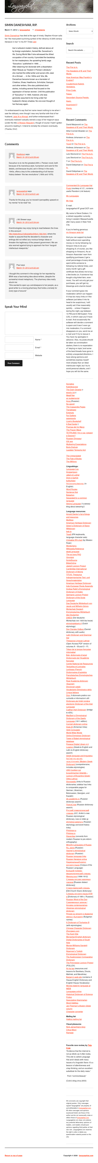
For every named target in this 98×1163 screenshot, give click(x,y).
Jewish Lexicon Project (76, 566)
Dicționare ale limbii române (78, 701)
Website (38, 355)
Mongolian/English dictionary (78, 936)
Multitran (70, 520)
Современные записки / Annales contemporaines (76, 904)
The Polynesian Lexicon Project (79, 962)
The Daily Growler (74, 389)
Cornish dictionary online (76, 724)
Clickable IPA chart (74, 540)
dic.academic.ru (73, 798)
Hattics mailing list (74, 1019)
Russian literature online (76, 859)
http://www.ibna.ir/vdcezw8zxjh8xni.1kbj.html (27, 233)
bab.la (68, 531)
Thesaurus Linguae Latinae (78, 640)
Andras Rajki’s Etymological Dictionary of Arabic (78, 590)
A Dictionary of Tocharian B (77, 922)
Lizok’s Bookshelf (73, 421)
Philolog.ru (70, 833)
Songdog (70, 383)
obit (34, 41)
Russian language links (76, 856)
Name (37, 339)
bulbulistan (71, 480)
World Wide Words (74, 732)
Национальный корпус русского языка (76, 863)
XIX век (69, 441)
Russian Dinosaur (74, 438)
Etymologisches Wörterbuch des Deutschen (78, 613)
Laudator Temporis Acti (76, 450)
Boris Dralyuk (72, 447)
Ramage (70, 1032)
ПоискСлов (71, 804)
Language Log (72, 469)
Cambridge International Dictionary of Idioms (76, 570)
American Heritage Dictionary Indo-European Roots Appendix (79, 584)
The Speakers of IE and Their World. (79, 126)
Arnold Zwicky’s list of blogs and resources (78, 515)
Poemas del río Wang (75, 427)
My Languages (72, 196)
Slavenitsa (70, 836)
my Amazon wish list (75, 232)
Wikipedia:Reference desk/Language (75, 550)
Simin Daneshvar (12, 35)
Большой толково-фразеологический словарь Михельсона (78, 873)
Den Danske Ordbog (75, 629)
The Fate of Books (74, 458)
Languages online (74, 991)
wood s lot (70, 392)
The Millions (71, 461)
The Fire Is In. (72, 67)
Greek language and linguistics (79, 755)
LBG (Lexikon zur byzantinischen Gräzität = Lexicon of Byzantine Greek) (78, 773)
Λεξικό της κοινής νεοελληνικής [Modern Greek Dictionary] (79, 761)
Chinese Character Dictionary (78, 928)
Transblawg (71, 409)
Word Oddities (72, 1003)
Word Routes (71, 489)
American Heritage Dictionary (78, 522)
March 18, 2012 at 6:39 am (27, 157)
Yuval (68, 143)
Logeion (70, 747)
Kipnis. (69, 108)
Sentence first (72, 492)
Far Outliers (71, 415)
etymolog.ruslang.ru (74, 821)
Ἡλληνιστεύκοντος (75, 483)
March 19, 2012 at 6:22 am (27, 267)
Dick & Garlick (72, 477)
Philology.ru (71, 830)
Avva (68, 401)
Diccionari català (73, 686)
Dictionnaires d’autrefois (76, 672)
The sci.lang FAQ (73, 554)
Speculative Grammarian (76, 1000)
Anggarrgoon (71, 472)
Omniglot (70, 557)
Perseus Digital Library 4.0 (77, 744)
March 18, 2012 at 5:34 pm (27, 222)
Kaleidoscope (72, 386)
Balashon (70, 495)
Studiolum (20, 154)
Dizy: (68, 695)
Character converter (74, 1011)
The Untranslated (73, 455)
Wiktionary (70, 528)
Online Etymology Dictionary (78, 735)
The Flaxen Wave (73, 429)
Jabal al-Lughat (72, 475)
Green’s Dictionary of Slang (78, 525)
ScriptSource (71, 560)
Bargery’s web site (74, 977)
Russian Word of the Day (76, 899)
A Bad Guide (71, 424)
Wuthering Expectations (76, 444)
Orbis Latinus (71, 778)
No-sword (70, 404)
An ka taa (70, 968)
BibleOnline (71, 563)
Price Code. (71, 90)
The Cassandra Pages (75, 406)
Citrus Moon (71, 1029)
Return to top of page (13, 1155)
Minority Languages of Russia (78, 844)
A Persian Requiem (25, 122)
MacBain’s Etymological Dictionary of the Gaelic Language (76, 718)
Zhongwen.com (72, 931)
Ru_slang (70, 847)
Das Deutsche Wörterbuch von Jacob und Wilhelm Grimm (79, 605)
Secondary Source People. (77, 97)
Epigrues (70, 412)
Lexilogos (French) (74, 669)
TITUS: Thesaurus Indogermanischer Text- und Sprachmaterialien (78, 577)
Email (37, 347)
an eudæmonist (72, 398)
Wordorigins (71, 545)
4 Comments (40, 30)
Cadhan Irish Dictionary (76, 709)
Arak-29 (69, 727)
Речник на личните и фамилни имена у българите (79, 915)
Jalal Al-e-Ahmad (20, 116)
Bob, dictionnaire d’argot (76, 655)
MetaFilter (70, 395)
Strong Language (73, 503)
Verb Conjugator (73, 729)
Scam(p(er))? (71, 104)
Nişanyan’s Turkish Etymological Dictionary (76, 952)
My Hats (69, 200)
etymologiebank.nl (74, 623)
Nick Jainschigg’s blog (75, 1026)
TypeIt (68, 534)
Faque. (69, 93)
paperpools (71, 418)
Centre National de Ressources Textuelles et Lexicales (79, 665)
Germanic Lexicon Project (77, 594)
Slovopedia (71, 781)
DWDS (69, 617)
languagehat (25, 30)
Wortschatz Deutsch (74, 609)
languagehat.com (10, 7)
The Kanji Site (72, 934)
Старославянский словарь (78, 888)
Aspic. (68, 101)
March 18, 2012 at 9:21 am (27, 194)
